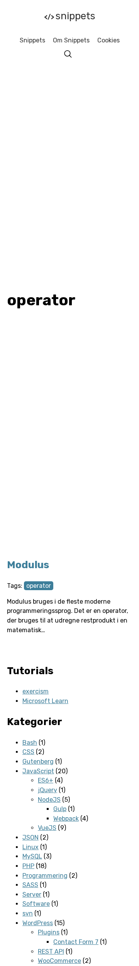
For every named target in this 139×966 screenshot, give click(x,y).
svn (27, 913)
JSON (30, 837)
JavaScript (38, 771)
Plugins (48, 932)
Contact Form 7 (75, 942)
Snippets (69, 16)
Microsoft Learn (45, 701)
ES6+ (45, 780)
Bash (29, 742)
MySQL (32, 856)
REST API (51, 951)
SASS (30, 885)
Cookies (108, 40)
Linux (30, 847)
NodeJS (49, 799)
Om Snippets (71, 40)
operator (38, 585)
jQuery (47, 790)
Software (36, 903)
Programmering (45, 875)
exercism (35, 691)
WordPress (37, 923)
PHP (28, 866)
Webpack (66, 818)
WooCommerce (59, 960)
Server (31, 894)
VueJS (47, 827)
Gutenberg (38, 761)
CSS (28, 752)
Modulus (28, 565)
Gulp (59, 809)
